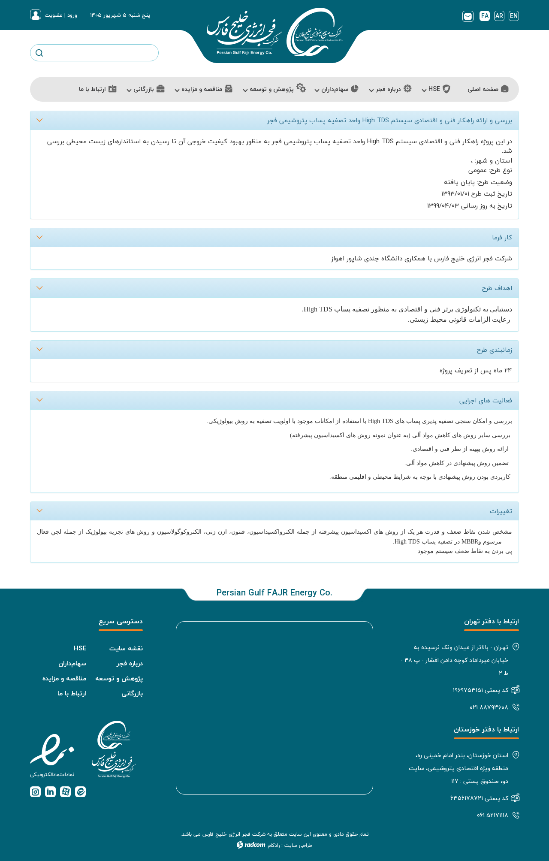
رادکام (274, 845)
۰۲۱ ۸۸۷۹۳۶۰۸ (489, 707)
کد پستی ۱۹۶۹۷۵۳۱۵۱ (480, 690)
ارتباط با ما (71, 693)
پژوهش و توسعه (119, 678)
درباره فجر (130, 663)
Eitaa (80, 791)
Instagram (35, 791)
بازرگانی (132, 693)
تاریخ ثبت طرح (491, 194)
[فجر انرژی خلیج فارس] (274, 31)
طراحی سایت (298, 845)
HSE (80, 648)
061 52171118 (492, 815)
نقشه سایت (126, 648)
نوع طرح (501, 170)
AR (499, 16)
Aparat (65, 791)
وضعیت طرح (495, 182)
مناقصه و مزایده (64, 678)
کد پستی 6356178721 (479, 798)
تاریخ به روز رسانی (486, 206)
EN (514, 16)
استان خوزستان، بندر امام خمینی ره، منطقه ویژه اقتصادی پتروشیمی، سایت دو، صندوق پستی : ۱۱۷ (458, 768)
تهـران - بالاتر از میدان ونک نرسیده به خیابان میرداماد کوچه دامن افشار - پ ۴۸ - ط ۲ (454, 660)
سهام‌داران (72, 663)
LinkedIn (50, 791)
